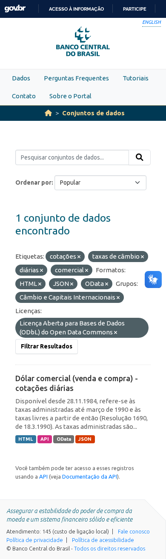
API (44, 439)
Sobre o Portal (70, 96)
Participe (134, 9)
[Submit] (140, 157)
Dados (21, 78)
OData (64, 439)
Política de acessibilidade (103, 540)
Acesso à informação (76, 9)
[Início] (48, 113)
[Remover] (78, 257)
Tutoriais (136, 78)
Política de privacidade (34, 540)
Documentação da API (89, 476)
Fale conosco (134, 531)
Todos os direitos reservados (109, 548)
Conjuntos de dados (93, 113)
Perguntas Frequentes (76, 78)
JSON (85, 439)
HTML (25, 439)
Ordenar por (33, 182)
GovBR (15, 9)
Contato (24, 96)
